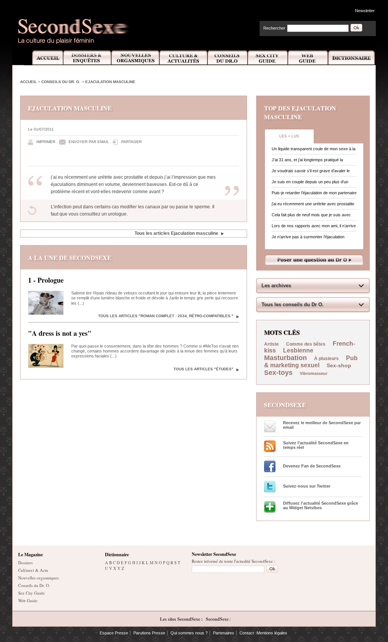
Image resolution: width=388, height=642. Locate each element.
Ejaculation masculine (110, 82)
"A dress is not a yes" (59, 333)
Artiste (271, 344)
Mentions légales (272, 633)
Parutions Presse (149, 633)
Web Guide (308, 57)
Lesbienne (298, 350)
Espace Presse (114, 633)
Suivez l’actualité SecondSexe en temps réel (316, 445)
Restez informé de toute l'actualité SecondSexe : (233, 561)
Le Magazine (30, 554)
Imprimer (45, 142)
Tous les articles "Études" (203, 369)
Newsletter (365, 10)
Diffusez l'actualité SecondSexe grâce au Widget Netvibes (320, 505)
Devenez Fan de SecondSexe (312, 466)
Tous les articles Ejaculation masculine (176, 233)
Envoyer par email (89, 142)
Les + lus (289, 136)
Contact (246, 633)
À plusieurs (326, 358)
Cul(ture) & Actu (33, 570)
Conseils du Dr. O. (60, 82)
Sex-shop (339, 365)
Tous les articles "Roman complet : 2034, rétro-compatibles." (165, 316)
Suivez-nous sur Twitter (306, 486)
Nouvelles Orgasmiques (135, 57)
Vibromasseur (313, 373)
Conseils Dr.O (228, 57)
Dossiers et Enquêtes (87, 57)
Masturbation (285, 358)
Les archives (276, 285)
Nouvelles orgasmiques (38, 578)
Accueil (43, 57)
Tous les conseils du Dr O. (292, 304)
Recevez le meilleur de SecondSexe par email (322, 425)
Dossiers (25, 562)
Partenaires (223, 633)
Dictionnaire (352, 57)
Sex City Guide (268, 57)
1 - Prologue (46, 280)
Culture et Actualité (184, 57)
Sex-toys (278, 372)
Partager (131, 142)
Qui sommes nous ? (189, 633)
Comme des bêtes (305, 344)
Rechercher (274, 28)
